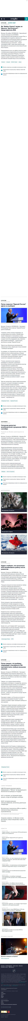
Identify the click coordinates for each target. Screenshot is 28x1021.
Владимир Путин (5, 400)
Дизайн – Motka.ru (4, 1017)
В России (3, 23)
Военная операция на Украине (9, 956)
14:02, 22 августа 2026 (5, 661)
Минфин (3, 471)
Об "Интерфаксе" (9, 965)
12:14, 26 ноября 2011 (5, 24)
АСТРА (2, 997)
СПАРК (2, 992)
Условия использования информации (8, 1014)
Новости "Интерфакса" (5, 1000)
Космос (3, 62)
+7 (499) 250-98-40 (6, 985)
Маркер (2, 996)
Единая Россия (14, 400)
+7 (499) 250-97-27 (15, 985)
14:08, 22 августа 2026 (5, 84)
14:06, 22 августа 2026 (5, 423)
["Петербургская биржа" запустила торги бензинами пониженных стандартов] (7, 118)
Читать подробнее (12, 123)
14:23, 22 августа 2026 (5, 563)
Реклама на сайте (4, 967)
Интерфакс (14, 19)
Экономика (4, 83)
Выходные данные (4, 1015)
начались (16, 155)
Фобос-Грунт (14, 62)
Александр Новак (6, 213)
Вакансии (21, 965)
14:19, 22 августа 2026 (5, 301)
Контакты (3, 965)
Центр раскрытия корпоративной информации (9, 1004)
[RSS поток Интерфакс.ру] (8, 1007)
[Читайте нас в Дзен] (2, 1007)
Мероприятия (11, 967)
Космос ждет (12, 23)
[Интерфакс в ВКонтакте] (6, 1007)
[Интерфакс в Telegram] (4, 1007)
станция (8, 62)
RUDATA (2, 1003)
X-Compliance (3, 993)
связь (20, 62)
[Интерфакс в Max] (10, 1007)
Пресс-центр (15, 965)
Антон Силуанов (10, 471)
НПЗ (12, 213)
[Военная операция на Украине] (14, 954)
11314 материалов (5, 958)
